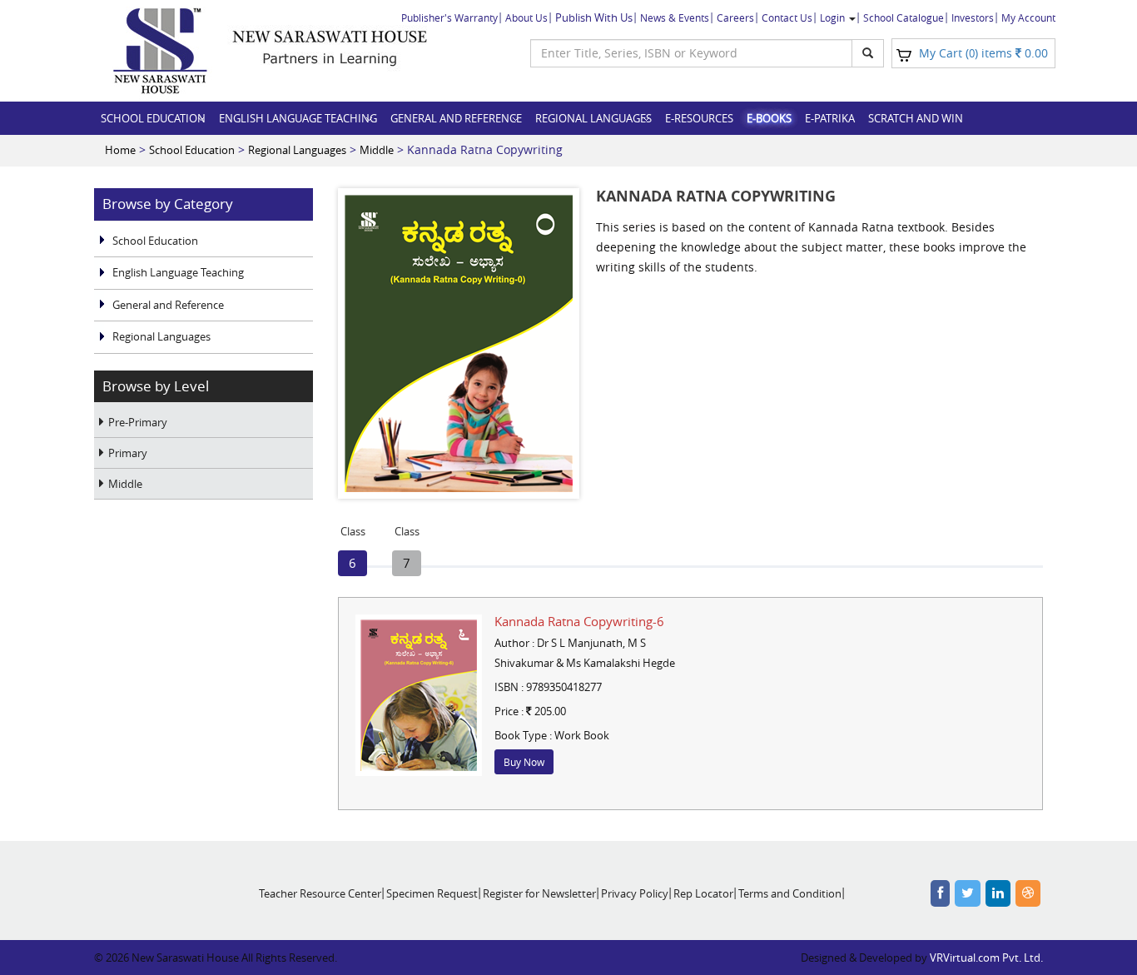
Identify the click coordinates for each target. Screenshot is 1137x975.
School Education (153, 118)
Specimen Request (432, 893)
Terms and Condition (790, 893)
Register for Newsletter (539, 893)
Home (120, 149)
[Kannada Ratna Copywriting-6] (418, 695)
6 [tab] (352, 560)
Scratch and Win (915, 118)
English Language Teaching (298, 118)
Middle (377, 149)
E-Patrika (830, 118)
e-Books (769, 118)
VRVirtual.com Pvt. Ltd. (986, 957)
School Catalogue (903, 17)
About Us (526, 17)
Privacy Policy (634, 893)
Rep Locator (703, 893)
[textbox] (691, 53)
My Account (1028, 17)
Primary (127, 452)
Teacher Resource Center (320, 893)
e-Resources (699, 118)
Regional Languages (593, 118)
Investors (972, 17)
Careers (735, 17)
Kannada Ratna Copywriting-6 (579, 621)
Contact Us (787, 17)
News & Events (674, 17)
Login (833, 17)
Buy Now (524, 762)
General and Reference (456, 118)
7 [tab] (407, 560)
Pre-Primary (137, 422)
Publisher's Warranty (449, 17)
